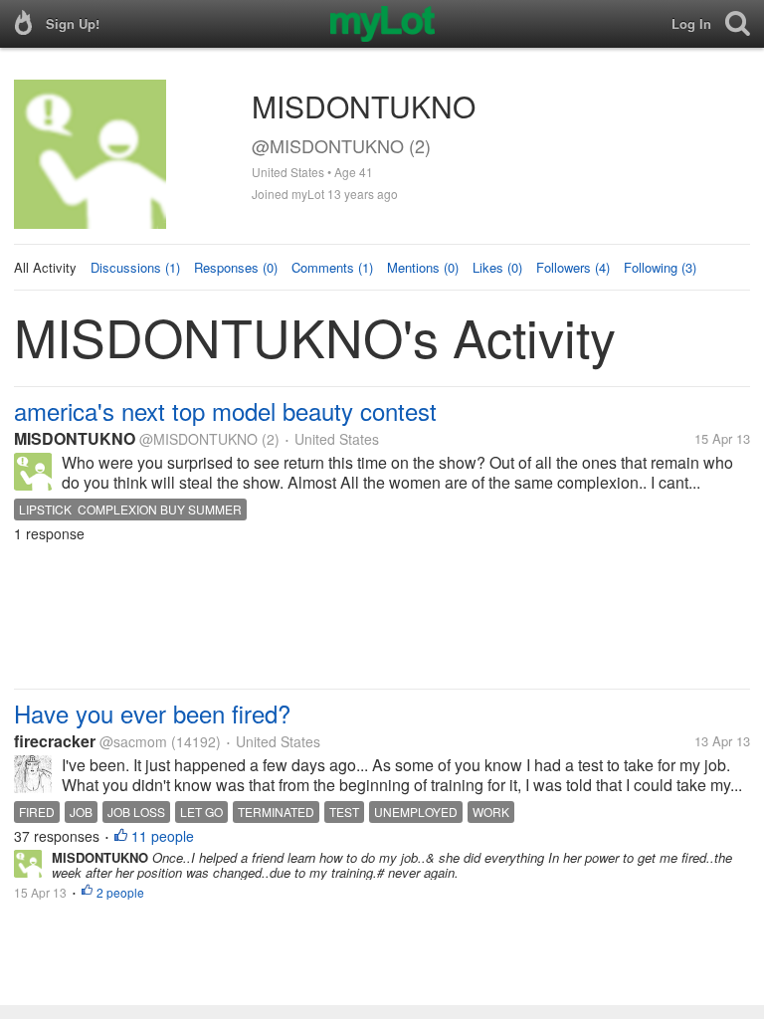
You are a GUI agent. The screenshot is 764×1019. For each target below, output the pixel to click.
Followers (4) (573, 267)
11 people (162, 836)
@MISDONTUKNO (198, 439)
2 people (120, 892)
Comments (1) (332, 267)
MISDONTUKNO (74, 438)
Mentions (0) (423, 267)
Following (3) (660, 267)
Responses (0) (236, 267)
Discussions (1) (135, 267)
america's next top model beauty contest (225, 410)
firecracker (55, 740)
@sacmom (133, 741)
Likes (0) (497, 267)
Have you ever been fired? (152, 713)
